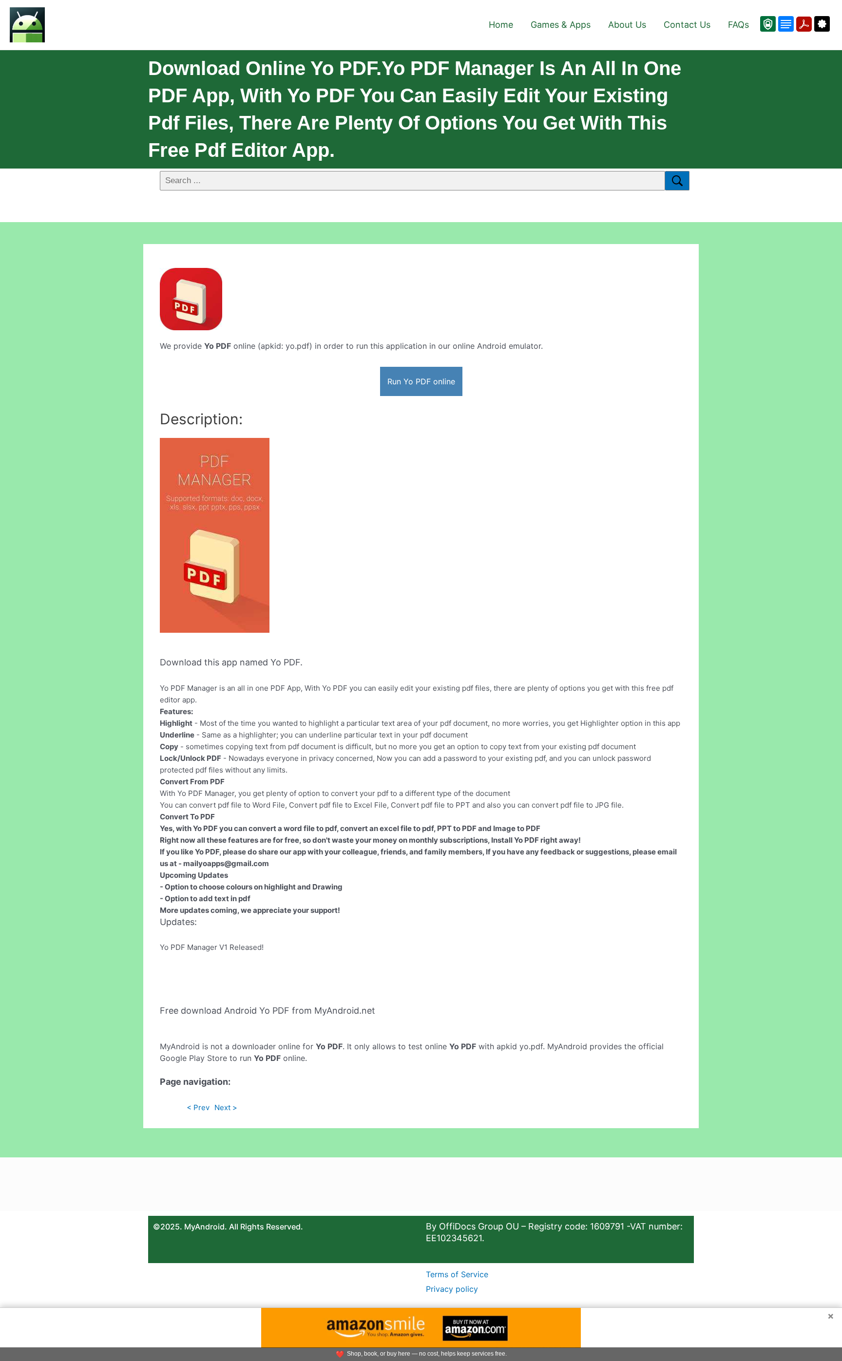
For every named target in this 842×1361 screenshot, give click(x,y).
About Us (627, 24)
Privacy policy (452, 1289)
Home (501, 24)
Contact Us (687, 24)
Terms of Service (457, 1274)
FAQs (738, 24)
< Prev (198, 1107)
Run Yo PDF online (421, 381)
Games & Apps (561, 24)
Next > (225, 1107)
